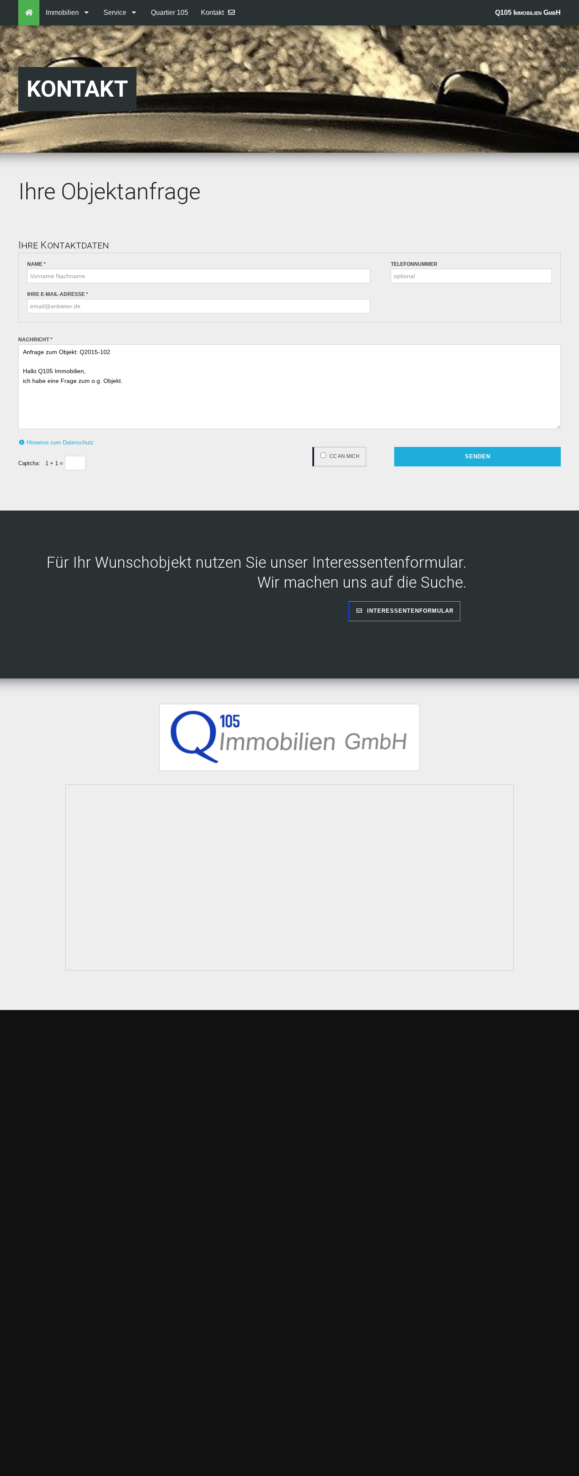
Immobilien (64, 12)
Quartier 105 (169, 12)
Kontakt (214, 12)
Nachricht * (35, 339)
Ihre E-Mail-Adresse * (57, 294)
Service (116, 12)
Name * (36, 264)
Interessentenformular (408, 611)
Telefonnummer (414, 264)
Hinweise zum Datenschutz (59, 442)
